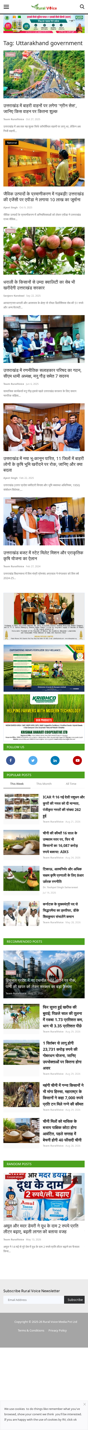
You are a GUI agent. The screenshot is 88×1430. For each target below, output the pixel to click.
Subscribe (75, 1300)
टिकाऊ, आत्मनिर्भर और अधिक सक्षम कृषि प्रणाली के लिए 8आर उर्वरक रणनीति (63, 875)
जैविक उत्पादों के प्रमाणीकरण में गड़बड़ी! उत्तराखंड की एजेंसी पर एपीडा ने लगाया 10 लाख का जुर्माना (43, 197)
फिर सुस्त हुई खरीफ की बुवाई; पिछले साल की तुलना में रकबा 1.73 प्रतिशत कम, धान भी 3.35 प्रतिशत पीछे (63, 1016)
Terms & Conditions (31, 1330)
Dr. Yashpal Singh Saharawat (60, 887)
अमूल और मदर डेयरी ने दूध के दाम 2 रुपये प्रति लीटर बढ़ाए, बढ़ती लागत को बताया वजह (40, 1229)
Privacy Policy (58, 1330)
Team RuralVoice (13, 119)
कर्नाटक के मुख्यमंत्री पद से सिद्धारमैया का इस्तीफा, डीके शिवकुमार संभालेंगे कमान (61, 910)
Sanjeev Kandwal (13, 295)
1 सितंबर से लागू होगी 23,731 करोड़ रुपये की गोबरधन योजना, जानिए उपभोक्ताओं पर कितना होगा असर (62, 1055)
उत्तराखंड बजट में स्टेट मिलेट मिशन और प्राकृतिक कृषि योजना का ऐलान (43, 555)
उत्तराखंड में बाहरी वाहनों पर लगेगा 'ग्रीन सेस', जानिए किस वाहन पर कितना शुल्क (40, 108)
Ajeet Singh (10, 207)
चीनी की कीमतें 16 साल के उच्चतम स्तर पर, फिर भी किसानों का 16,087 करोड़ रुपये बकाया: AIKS (60, 842)
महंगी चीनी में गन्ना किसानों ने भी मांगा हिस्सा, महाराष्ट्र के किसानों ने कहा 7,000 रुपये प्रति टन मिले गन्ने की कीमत (63, 1094)
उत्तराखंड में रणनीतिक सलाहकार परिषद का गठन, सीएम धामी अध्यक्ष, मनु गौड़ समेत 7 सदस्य (42, 373)
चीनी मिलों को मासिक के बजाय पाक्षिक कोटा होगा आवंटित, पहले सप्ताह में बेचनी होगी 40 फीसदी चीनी (62, 1130)
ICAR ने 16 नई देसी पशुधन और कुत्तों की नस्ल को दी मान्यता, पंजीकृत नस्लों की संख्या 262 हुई (64, 806)
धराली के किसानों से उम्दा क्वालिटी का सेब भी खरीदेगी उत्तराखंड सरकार (39, 285)
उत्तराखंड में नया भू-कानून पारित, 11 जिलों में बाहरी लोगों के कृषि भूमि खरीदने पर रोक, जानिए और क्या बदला (43, 464)
